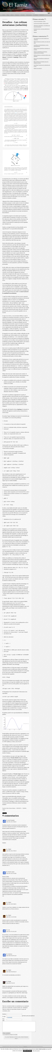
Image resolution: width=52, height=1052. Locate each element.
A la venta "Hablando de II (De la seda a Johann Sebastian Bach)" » (16, 1037)
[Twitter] (49, 13)
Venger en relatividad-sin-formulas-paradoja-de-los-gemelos (40, 52)
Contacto (42, 15)
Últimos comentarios (40, 36)
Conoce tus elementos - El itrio (39, 21)
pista (4, 41)
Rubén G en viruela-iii (38, 68)
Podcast (17, 15)
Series (3, 15)
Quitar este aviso (27, 1050)
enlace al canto (14, 738)
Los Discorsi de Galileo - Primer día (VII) (41, 23)
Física (4, 809)
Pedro (9, 849)
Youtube (23, 15)
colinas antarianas (7, 31)
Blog (8, 15)
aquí (20, 303)
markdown (25, 1007)
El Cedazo (35, 15)
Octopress (25, 1046)
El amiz (18, 5)
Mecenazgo (29, 15)
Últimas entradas (38, 19)
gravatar (10, 1017)
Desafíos (24, 808)
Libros (12, 15)
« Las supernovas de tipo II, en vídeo (10, 1034)
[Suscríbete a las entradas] (45, 19)
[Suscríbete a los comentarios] (47, 36)
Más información (36, 1050)
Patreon (35, 32)
